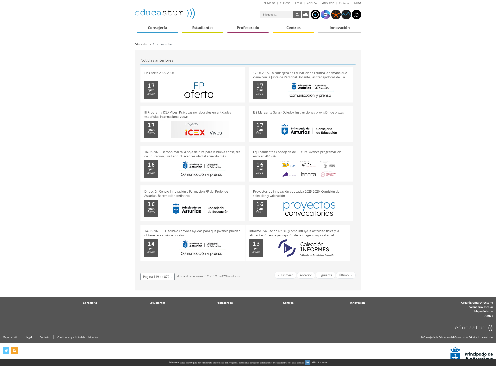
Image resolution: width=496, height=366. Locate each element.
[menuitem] (269, 3)
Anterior (306, 275)
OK (307, 362)
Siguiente (325, 275)
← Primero (285, 275)
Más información (319, 362)
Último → (346, 275)
